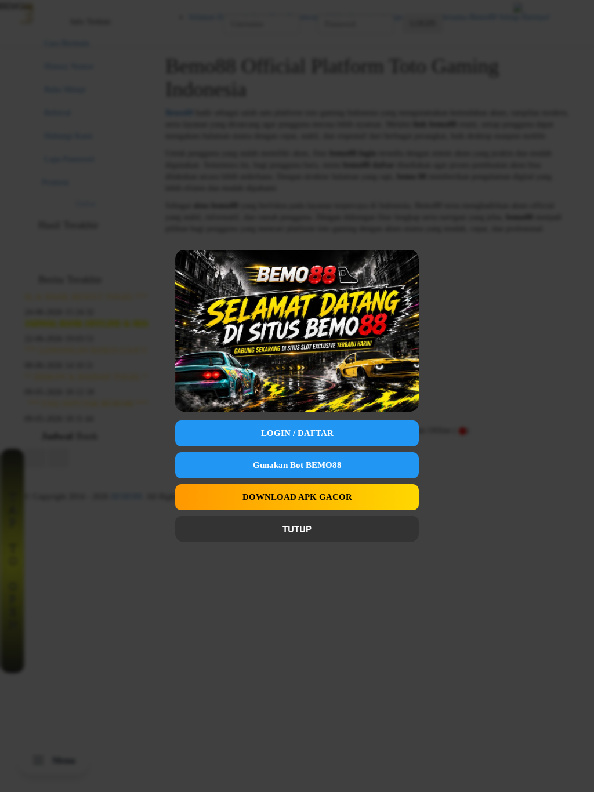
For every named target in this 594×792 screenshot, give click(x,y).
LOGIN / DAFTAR (297, 433)
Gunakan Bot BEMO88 (297, 465)
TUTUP (297, 528)
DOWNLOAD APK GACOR (297, 497)
